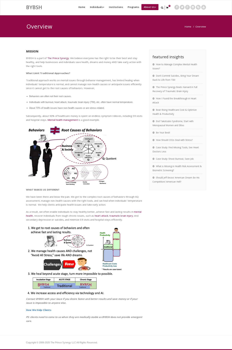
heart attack (101, 215)
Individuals (96, 7)
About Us (149, 7)
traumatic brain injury (121, 215)
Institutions (116, 7)
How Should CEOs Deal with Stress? (174, 139)
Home (81, 7)
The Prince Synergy (58, 58)
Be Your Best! (163, 132)
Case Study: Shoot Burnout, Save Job (175, 158)
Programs (133, 7)
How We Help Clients (38, 309)
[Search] (162, 7)
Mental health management (63, 119)
